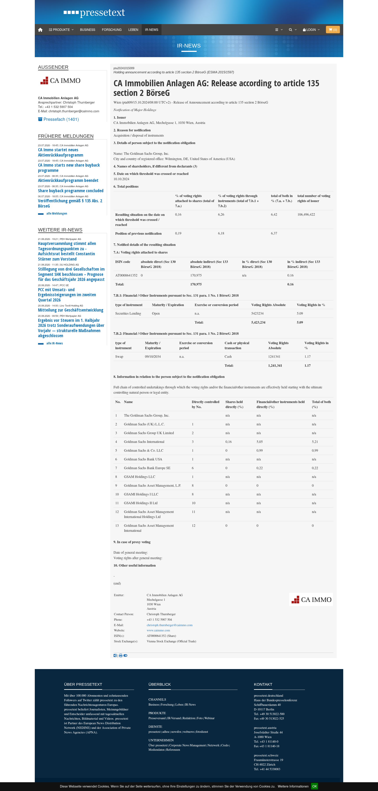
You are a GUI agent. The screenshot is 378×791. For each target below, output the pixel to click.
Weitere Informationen (293, 786)
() (334, 29)
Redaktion (189, 718)
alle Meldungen (56, 213)
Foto (200, 718)
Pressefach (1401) (60, 119)
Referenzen (173, 749)
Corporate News (179, 745)
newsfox (176, 731)
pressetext (155, 731)
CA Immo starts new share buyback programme (69, 167)
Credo (225, 745)
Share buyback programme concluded (70, 191)
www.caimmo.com (158, 630)
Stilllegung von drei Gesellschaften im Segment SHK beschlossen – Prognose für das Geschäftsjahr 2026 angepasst (71, 274)
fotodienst (202, 731)
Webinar (209, 718)
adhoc (166, 731)
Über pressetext (158, 745)
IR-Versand (174, 718)
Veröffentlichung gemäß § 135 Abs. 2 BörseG (70, 203)
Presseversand (157, 718)
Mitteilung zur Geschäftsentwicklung (70, 310)
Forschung (112, 29)
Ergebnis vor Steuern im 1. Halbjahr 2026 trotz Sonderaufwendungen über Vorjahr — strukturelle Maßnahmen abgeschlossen (71, 328)
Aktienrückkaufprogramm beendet (68, 180)
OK (314, 786)
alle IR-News (54, 343)
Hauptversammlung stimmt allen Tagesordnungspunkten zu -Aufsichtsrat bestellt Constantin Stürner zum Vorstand (67, 251)
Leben (133, 29)
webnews (188, 731)
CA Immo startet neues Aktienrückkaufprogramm (60, 152)
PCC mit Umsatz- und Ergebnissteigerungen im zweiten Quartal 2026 (67, 295)
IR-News (151, 29)
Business (87, 29)
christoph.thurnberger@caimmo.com (169, 625)
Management (198, 745)
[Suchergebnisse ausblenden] (125, 655)
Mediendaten (156, 749)
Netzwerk (213, 745)
